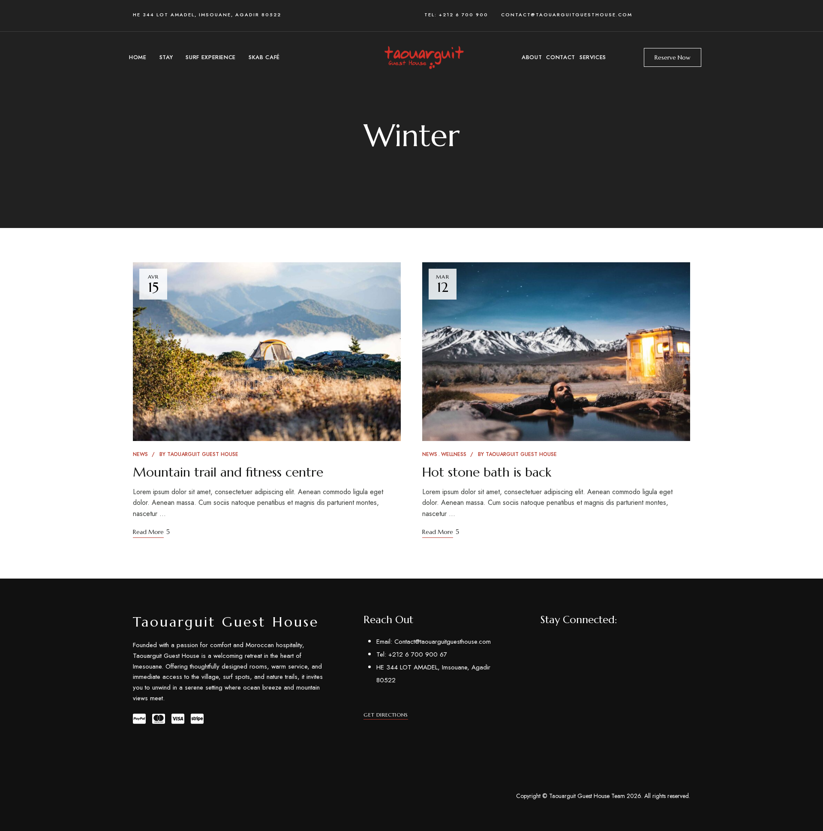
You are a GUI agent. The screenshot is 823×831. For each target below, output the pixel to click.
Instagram (604, 645)
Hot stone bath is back (486, 472)
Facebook (543, 645)
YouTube (589, 645)
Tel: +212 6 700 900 (462, 14)
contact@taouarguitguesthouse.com (566, 14)
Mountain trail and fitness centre (228, 472)
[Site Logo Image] (423, 57)
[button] (672, 57)
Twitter (558, 645)
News (140, 454)
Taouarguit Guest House (202, 454)
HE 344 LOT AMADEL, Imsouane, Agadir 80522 (207, 14)
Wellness (453, 454)
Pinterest (573, 645)
